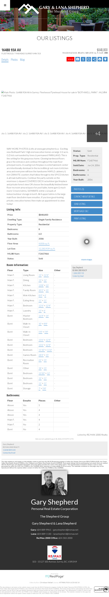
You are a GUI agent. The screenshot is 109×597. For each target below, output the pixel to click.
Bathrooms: (13, 395)
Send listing (79, 204)
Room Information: (18, 265)
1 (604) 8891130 (78, 273)
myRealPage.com (54, 577)
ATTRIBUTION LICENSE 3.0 (69, 582)
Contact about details (84, 196)
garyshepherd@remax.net (65, 529)
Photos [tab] (14, 59)
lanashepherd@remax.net (65, 533)
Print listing (80, 218)
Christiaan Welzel (46, 582)
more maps (86, 259)
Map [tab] (22, 59)
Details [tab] (5, 59)
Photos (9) (79, 189)
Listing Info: (14, 209)
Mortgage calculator (88, 211)
